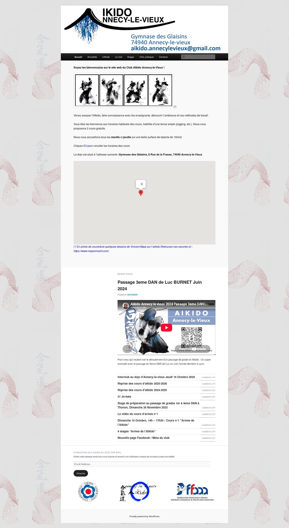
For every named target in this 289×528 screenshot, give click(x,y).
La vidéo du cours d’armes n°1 (138, 414)
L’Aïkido (106, 56)
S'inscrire (81, 473)
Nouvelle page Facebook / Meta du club (143, 438)
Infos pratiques (146, 56)
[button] (141, 193)
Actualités (92, 56)
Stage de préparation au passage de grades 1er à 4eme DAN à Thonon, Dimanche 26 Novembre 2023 (158, 405)
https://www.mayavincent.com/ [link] (91, 251)
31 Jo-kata (124, 396)
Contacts (163, 56)
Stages (130, 56)
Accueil (78, 56)
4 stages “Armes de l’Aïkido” (137, 431)
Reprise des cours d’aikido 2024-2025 (142, 390)
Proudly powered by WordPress (144, 516)
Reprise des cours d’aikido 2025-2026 (142, 383)
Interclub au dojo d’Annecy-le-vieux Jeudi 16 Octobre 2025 (156, 377)
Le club (118, 56)
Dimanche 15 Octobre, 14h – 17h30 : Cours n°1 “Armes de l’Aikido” (156, 422)
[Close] (142, 184)
